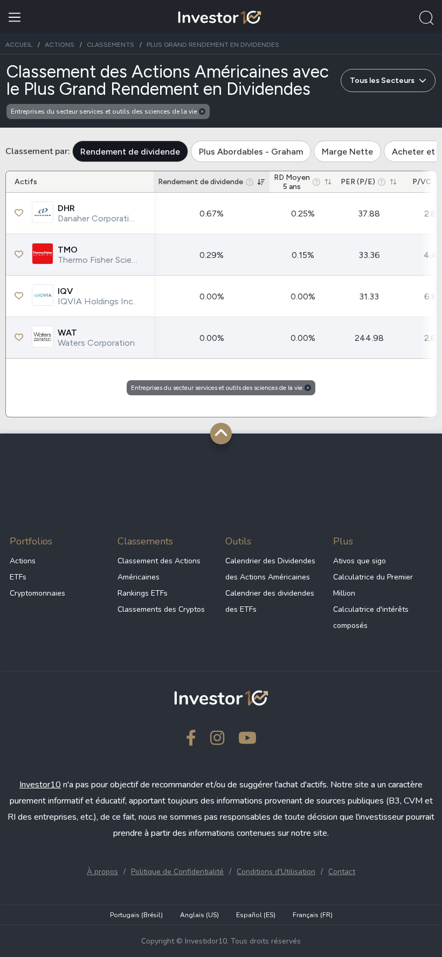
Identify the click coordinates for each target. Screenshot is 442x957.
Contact (341, 872)
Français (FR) (313, 915)
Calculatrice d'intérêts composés (371, 617)
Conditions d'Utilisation (276, 872)
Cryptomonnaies (37, 593)
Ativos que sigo (359, 561)
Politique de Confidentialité (177, 872)
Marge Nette (347, 151)
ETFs (18, 577)
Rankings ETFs (143, 593)
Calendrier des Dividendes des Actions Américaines (270, 569)
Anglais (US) (199, 915)
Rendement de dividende (130, 151)
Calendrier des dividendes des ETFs (269, 601)
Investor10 (40, 785)
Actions (23, 561)
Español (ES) (255, 915)
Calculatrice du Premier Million (373, 585)
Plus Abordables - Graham (251, 151)
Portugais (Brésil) (136, 915)
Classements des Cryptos (161, 609)
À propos (102, 872)
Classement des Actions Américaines (159, 569)
